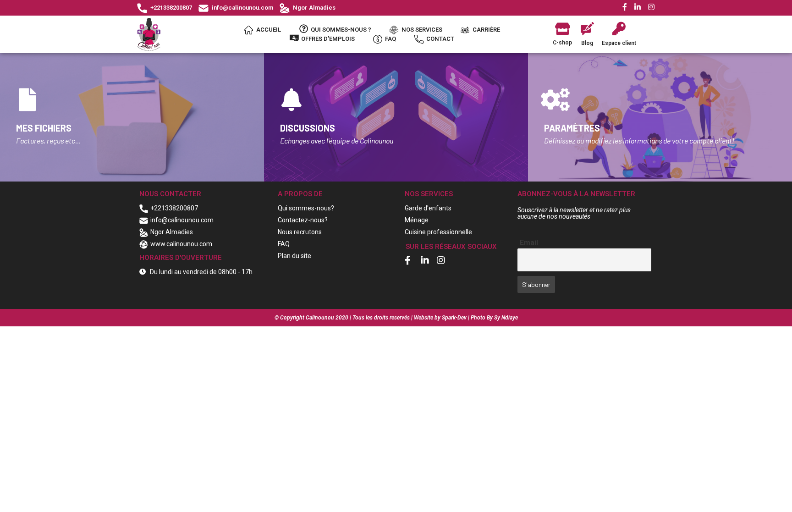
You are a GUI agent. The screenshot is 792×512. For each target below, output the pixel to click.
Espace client (619, 43)
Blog (587, 43)
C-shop (562, 42)
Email (529, 242)
